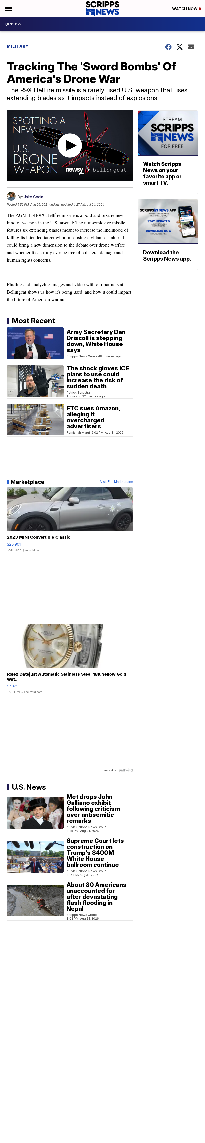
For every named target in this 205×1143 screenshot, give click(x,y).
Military (18, 46)
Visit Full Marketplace (116, 482)
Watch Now (185, 8)
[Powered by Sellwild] (125, 770)
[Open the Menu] (8, 8)
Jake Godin (33, 196)
